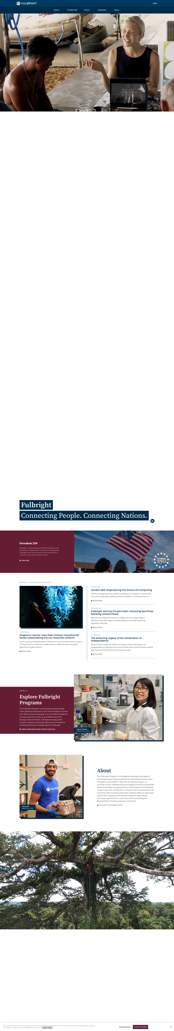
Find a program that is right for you (38, 729)
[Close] (171, 1026)
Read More (26, 651)
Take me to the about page (111, 805)
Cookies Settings (125, 1027)
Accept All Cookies (140, 1027)
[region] (87, 1027)
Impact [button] (56, 10)
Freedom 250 (72, 10)
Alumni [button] (86, 10)
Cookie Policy (47, 1027)
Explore (25, 560)
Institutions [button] (102, 10)
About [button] (116, 10)
